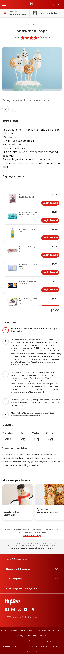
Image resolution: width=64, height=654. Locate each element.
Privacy (14, 630)
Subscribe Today (32, 535)
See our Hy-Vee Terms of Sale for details (32, 548)
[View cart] (59, 4)
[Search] (52, 4)
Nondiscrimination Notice (47, 646)
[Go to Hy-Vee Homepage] (32, 4)
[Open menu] (4, 4)
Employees (49, 641)
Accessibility (32, 651)
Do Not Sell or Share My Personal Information (40, 630)
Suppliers (29, 646)
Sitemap (4, 630)
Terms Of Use (31, 635)
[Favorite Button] (5, 108)
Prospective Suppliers (12, 646)
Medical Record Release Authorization (24, 641)
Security (19, 635)
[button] (23, 38)
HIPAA (43, 635)
